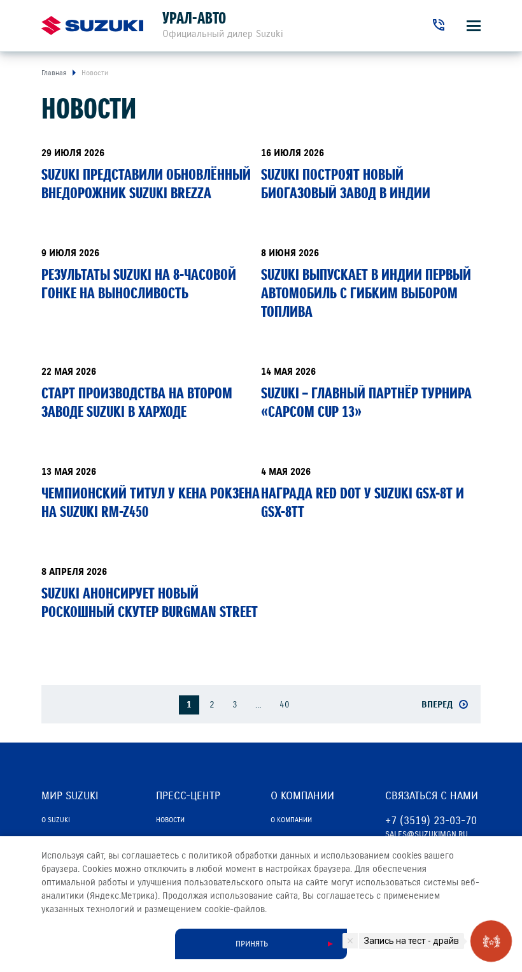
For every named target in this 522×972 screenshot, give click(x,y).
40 (284, 704)
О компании (291, 819)
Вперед (437, 704)
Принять (252, 944)
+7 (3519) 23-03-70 (431, 820)
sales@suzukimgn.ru (426, 834)
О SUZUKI (55, 819)
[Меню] (474, 25)
